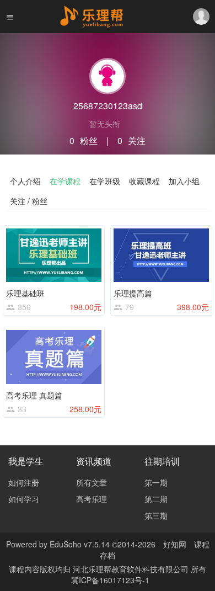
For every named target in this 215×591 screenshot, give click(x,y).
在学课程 (65, 181)
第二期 (156, 498)
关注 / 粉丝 (28, 200)
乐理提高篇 (133, 293)
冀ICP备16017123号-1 (110, 579)
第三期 (156, 515)
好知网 (174, 544)
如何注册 (23, 482)
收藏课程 (144, 181)
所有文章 (91, 482)
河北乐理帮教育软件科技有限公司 (132, 568)
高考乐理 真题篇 (34, 395)
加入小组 (184, 181)
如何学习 (23, 498)
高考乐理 (91, 498)
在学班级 (104, 181)
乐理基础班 (25, 293)
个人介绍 (25, 181)
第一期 (156, 482)
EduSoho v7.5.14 (80, 544)
